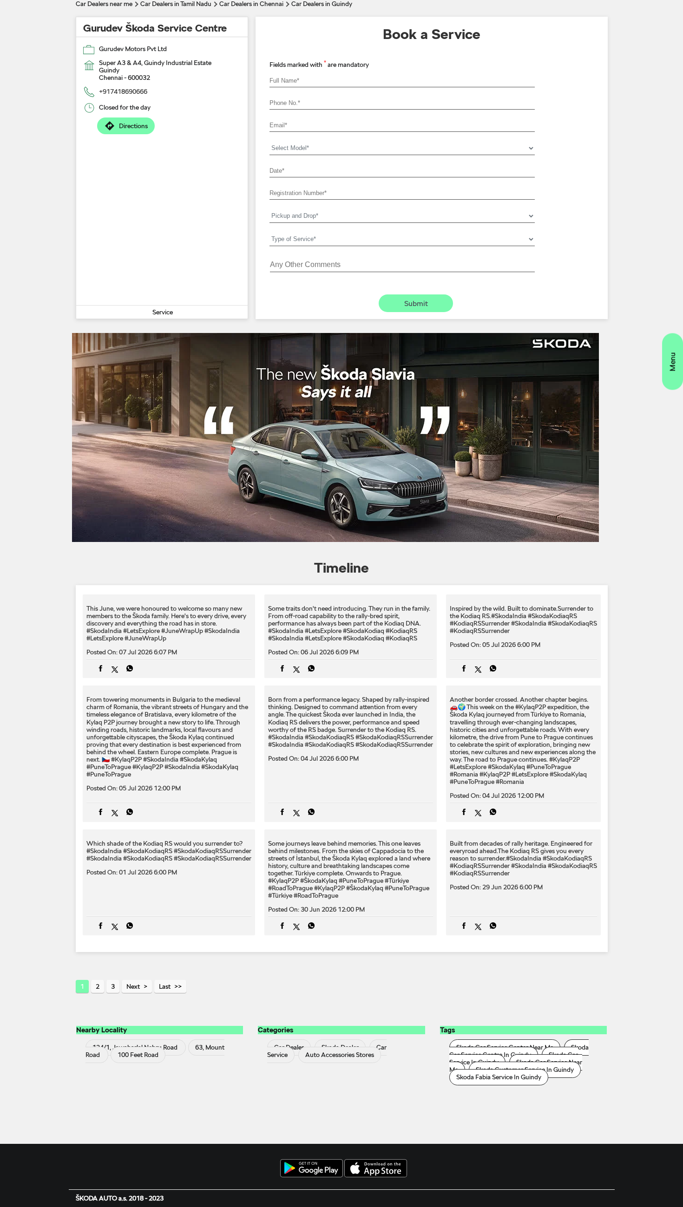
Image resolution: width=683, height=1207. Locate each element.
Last (165, 986)
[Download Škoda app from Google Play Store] (311, 1169)
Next (133, 986)
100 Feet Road (138, 1054)
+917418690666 (123, 91)
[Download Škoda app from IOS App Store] (375, 1169)
